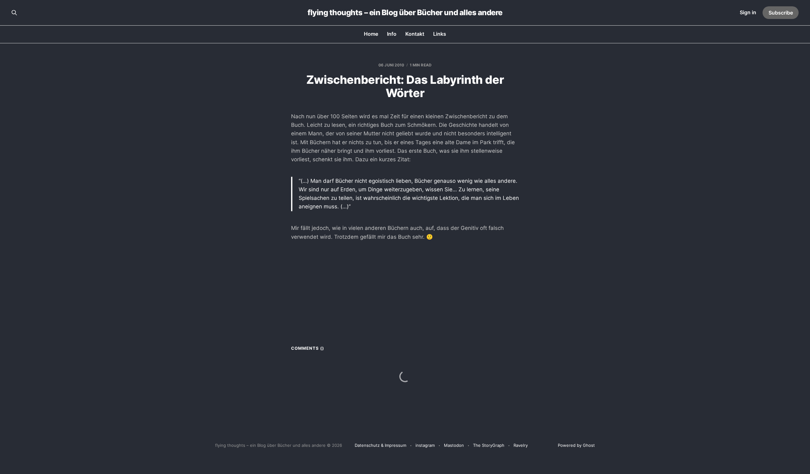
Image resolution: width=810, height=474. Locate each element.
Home (371, 34)
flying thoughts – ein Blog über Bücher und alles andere (405, 12)
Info (391, 34)
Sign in (748, 12)
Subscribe (781, 12)
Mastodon (454, 445)
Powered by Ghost (576, 445)
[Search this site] (14, 12)
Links (439, 34)
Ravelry (521, 445)
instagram (425, 445)
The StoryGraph (488, 445)
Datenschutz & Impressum (380, 445)
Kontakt (414, 34)
